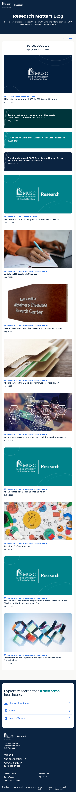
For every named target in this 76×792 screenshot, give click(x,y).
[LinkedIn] (15, 766)
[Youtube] (18, 766)
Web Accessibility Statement (61, 788)
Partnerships (44, 774)
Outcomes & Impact (12, 780)
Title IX (50, 788)
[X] (8, 766)
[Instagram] (11, 766)
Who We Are (43, 777)
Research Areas (10, 774)
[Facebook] (5, 766)
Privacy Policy (40, 788)
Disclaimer (33, 788)
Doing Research (10, 777)
